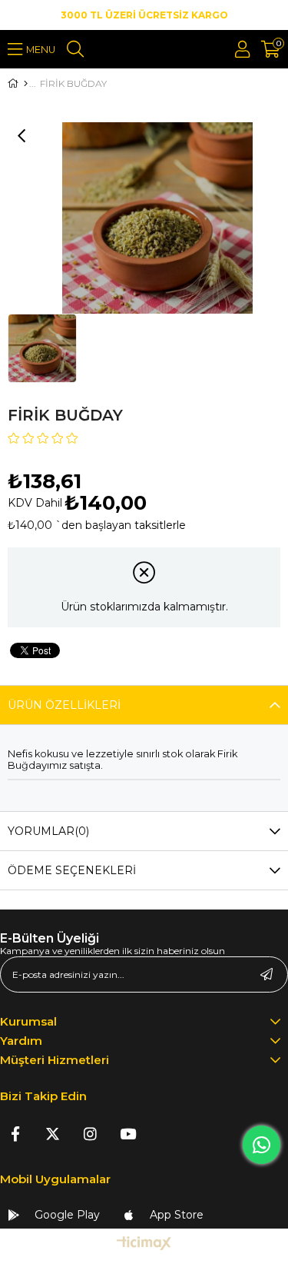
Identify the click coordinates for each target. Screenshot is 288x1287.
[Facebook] (15, 1134)
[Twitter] (53, 1134)
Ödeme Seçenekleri (72, 870)
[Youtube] (128, 1134)
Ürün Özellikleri (64, 705)
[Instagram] (90, 1134)
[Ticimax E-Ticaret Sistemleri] (144, 1244)
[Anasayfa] (26, 83)
